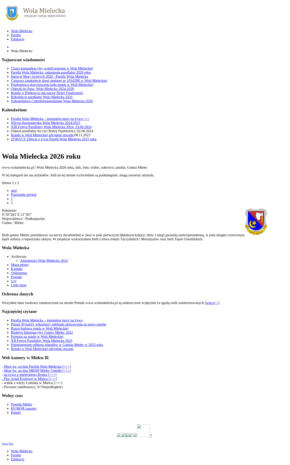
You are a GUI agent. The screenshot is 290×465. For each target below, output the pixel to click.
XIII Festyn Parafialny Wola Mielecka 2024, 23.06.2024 (51, 127)
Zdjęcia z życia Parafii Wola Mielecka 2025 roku (54, 139)
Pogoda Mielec (21, 404)
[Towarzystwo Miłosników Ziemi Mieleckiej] (131, 436)
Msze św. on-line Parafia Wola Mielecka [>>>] (37, 366)
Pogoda (16, 277)
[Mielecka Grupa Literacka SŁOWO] (127, 436)
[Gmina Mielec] (119, 436)
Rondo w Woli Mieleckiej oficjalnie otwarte (42, 135)
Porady (16, 412)
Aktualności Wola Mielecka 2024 (44, 261)
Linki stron (19, 285)
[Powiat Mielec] (135, 436)
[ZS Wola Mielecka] (123, 436)
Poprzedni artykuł (23, 195)
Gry (14, 281)
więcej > (212, 303)
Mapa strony (20, 265)
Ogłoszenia (19, 273)
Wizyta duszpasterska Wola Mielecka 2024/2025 (45, 123)
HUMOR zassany (24, 408)
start (14, 190)
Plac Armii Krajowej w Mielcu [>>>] (30, 379)
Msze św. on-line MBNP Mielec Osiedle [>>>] (37, 370)
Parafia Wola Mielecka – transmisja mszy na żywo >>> (50, 119)
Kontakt (16, 269)
